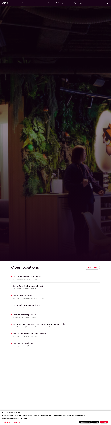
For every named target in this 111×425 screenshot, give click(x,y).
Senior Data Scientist (22, 295)
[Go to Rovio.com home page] (5, 3)
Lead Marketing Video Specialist (27, 276)
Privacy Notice (16, 422)
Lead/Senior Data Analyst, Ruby (27, 305)
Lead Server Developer (23, 343)
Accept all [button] (104, 422)
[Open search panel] (107, 3)
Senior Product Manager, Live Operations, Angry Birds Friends (40, 324)
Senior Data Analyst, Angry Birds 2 (28, 286)
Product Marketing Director (25, 314)
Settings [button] (96, 422)
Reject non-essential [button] (85, 422)
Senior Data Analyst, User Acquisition (29, 334)
